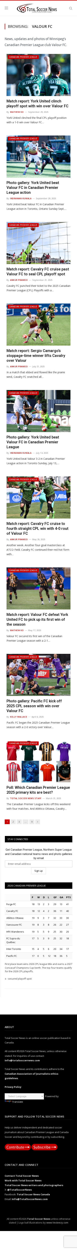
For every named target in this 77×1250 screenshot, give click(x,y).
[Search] (70, 8)
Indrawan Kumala (20, 198)
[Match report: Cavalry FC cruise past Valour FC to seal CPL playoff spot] (38, 243)
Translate (17, 1101)
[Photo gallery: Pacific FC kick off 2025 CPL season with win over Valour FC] (38, 675)
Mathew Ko (17, 112)
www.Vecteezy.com (57, 1222)
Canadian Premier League (23, 57)
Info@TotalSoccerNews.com (30, 1199)
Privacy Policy (13, 1087)
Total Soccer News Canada (33, 1194)
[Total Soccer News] (38, 7)
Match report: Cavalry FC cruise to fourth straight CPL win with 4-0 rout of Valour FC (37, 528)
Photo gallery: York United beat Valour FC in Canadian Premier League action (33, 187)
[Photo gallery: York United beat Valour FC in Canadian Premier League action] (38, 157)
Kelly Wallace (18, 716)
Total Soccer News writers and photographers (34, 1185)
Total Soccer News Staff (25, 798)
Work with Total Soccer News (23, 1180)
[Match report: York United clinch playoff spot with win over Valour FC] (38, 75)
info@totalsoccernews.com (22, 1060)
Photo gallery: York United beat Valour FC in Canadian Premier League (33, 442)
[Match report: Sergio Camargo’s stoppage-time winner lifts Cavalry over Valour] (38, 325)
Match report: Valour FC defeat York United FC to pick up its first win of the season (37, 619)
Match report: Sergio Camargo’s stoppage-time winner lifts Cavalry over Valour (36, 355)
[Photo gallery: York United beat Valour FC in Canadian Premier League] (38, 411)
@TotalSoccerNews (19, 1189)
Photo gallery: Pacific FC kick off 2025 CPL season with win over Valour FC (34, 706)
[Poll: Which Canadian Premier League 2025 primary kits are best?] (38, 761)
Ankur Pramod (19, 280)
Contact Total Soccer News (22, 1175)
